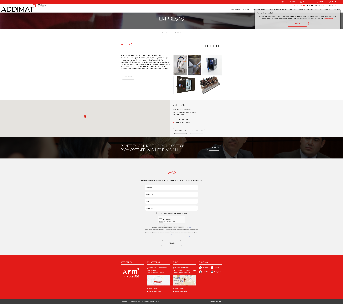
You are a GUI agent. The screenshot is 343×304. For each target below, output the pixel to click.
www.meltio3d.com (183, 122)
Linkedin (205, 268)
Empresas (168, 33)
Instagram (217, 272)
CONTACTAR (180, 131)
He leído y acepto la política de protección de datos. (172, 213)
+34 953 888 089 (182, 120)
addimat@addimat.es (155, 291)
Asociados (174, 33)
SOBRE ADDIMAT (236, 9)
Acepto (297, 24)
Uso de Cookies (328, 18)
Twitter (216, 268)
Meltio (179, 33)
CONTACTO (214, 148)
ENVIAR (171, 243)
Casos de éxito (319, 5)
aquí (189, 236)
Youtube (205, 272)
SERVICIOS (246, 9)
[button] (85, 117)
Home (163, 33)
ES (335, 5)
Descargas (329, 5)
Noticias (310, 5)
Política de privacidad (215, 301)
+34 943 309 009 (153, 288)
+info (190, 227)
